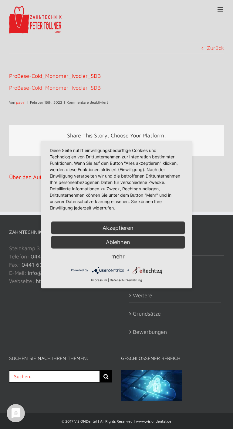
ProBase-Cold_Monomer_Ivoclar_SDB (55, 88)
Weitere (142, 295)
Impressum (99, 280)
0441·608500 (39, 264)
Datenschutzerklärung (126, 280)
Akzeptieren (118, 227)
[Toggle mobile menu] (221, 9)
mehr (118, 256)
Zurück (215, 48)
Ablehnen (118, 242)
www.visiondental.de (153, 421)
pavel (20, 102)
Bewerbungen (150, 332)
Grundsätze (147, 313)
